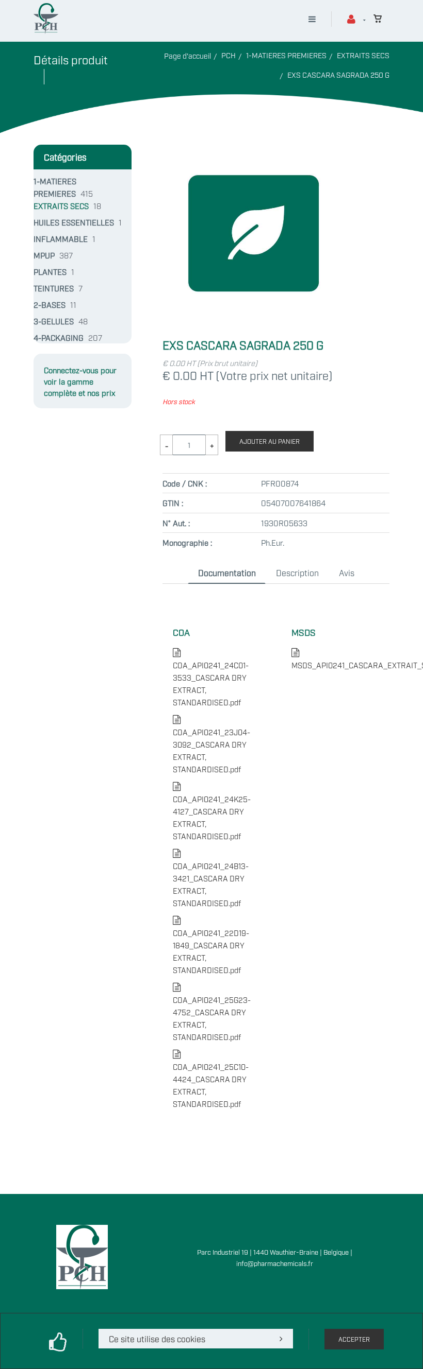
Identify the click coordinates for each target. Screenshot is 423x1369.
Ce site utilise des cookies (157, 1338)
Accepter (354, 1339)
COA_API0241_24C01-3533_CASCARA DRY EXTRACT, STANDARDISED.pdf (211, 677)
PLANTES (50, 271)
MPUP (44, 254)
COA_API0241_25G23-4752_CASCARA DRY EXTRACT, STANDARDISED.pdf (212, 1012)
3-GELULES (54, 320)
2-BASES (50, 304)
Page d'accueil (187, 55)
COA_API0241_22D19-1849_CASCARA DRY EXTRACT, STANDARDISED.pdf (211, 945)
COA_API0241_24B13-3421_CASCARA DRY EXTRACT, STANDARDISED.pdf (211, 878)
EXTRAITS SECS (363, 54)
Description (297, 572)
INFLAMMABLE (61, 238)
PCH (228, 54)
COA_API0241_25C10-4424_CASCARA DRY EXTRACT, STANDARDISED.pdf (211, 1079)
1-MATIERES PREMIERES (286, 54)
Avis (346, 572)
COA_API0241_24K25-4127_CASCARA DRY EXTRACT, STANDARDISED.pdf (212, 811)
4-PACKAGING (59, 337)
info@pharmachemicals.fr (274, 1263)
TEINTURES (54, 287)
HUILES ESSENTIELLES (74, 222)
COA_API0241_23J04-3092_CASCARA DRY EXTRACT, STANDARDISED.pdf (211, 744)
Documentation (227, 572)
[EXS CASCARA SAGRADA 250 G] (253, 150)
